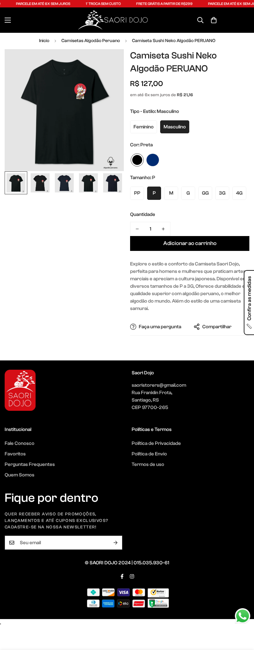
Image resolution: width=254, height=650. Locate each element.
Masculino (175, 127)
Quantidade (142, 214)
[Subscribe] (115, 543)
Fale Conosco (19, 443)
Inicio (44, 40)
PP (137, 193)
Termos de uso (148, 464)
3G (222, 193)
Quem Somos (19, 475)
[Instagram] (131, 576)
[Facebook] (122, 576)
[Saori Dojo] (113, 20)
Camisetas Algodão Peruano (90, 40)
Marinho (153, 160)
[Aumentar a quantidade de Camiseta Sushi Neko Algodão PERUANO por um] (163, 229)
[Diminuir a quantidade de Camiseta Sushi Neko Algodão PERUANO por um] (137, 229)
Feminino (144, 127)
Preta (137, 160)
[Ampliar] (111, 62)
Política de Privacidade (156, 443)
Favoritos (15, 454)
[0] (214, 20)
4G (239, 193)
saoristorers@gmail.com (159, 385)
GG (205, 193)
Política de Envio (149, 454)
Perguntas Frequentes (30, 464)
